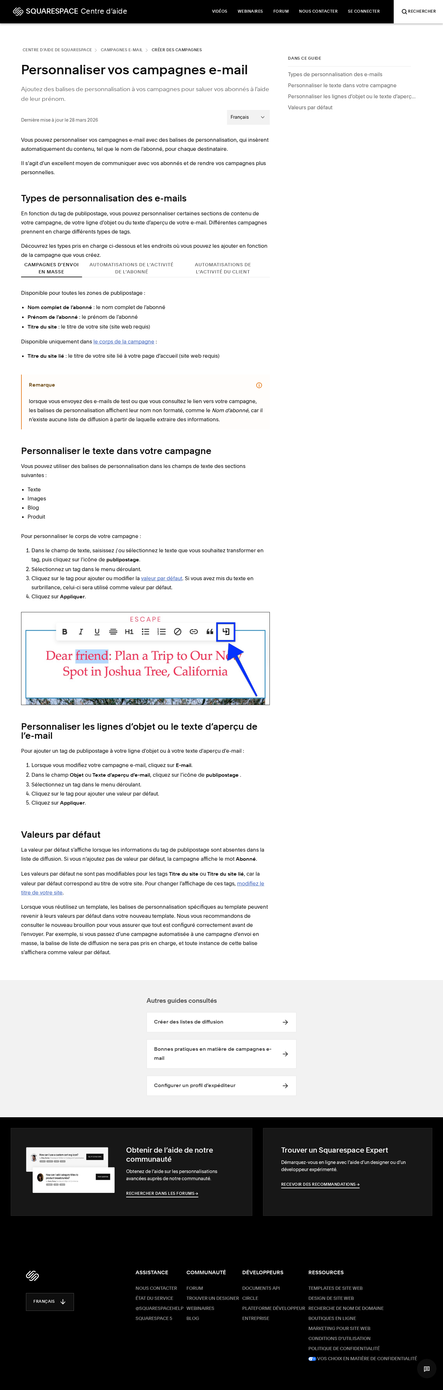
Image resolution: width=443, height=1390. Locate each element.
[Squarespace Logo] (32, 1275)
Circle (250, 1298)
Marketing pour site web (339, 1328)
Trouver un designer (212, 1298)
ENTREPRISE (255, 1318)
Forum (194, 1288)
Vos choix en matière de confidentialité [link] (366, 1359)
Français (43, 1302)
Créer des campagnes (177, 50)
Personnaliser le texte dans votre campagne (342, 85)
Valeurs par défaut (310, 107)
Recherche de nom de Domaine (346, 1308)
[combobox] (248, 117)
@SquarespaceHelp (160, 1308)
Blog (192, 1318)
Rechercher (422, 12)
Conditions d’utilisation (339, 1338)
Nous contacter (156, 1288)
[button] (427, 1368)
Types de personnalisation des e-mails (335, 74)
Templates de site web (335, 1288)
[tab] (51, 268)
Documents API (261, 1288)
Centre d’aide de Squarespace (57, 50)
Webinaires (200, 1308)
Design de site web (331, 1298)
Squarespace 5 (154, 1318)
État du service (154, 1298)
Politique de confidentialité (344, 1349)
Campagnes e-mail (122, 50)
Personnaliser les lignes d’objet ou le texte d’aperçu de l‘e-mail (353, 96)
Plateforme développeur (273, 1308)
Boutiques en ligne (332, 1318)
